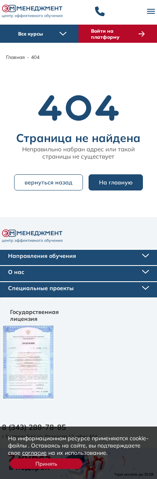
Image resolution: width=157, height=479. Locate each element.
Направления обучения (42, 255)
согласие (34, 452)
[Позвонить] (100, 11)
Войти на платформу (105, 34)
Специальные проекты (41, 288)
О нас (16, 272)
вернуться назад (48, 182)
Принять (46, 463)
